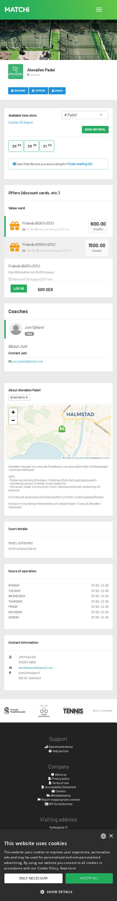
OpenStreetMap (82, 457)
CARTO (106, 457)
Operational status (60, 746)
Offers (40, 90)
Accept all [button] (89, 878)
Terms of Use (60, 783)
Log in (19, 288)
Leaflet (68, 457)
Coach (58, 90)
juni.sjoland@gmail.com (27, 361)
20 (16, 145)
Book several (95, 129)
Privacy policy (60, 778)
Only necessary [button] (33, 878)
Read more (68, 868)
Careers (60, 791)
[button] (62, 428)
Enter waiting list (80, 164)
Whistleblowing (60, 795)
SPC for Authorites (60, 804)
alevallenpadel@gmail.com (36, 667)
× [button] (111, 836)
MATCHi (17, 9)
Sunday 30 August (20, 122)
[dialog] (58, 865)
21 (47, 145)
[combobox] (103, 836)
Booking (19, 90)
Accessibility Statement (60, 787)
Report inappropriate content (60, 799)
